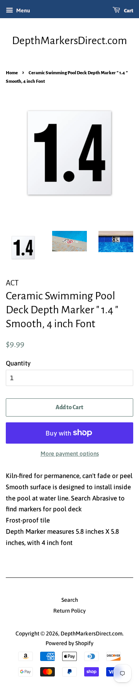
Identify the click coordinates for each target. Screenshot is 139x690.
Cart (128, 11)
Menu (22, 10)
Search (69, 600)
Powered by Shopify (69, 643)
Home (12, 72)
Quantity (18, 363)
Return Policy (69, 611)
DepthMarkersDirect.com (69, 40)
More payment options (70, 453)
